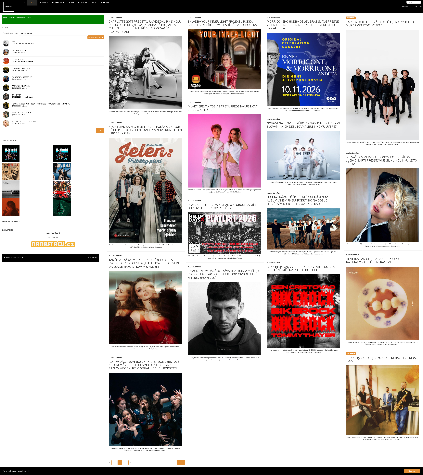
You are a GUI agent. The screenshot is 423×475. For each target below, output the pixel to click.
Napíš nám (105, 3)
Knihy (94, 3)
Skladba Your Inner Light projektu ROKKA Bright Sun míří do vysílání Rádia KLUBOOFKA (222, 23)
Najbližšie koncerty (11, 33)
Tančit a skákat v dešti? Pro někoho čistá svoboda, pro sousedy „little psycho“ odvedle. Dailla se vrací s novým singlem (145, 263)
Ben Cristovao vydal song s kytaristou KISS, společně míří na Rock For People (301, 268)
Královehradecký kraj (95, 37)
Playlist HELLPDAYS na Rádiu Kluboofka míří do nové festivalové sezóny (222, 206)
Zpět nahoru (92, 257)
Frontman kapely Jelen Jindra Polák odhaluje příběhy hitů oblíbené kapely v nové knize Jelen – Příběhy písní (145, 130)
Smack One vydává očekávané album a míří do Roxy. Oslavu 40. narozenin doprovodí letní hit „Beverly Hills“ (223, 274)
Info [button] (28, 471)
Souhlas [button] (412, 471)
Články (32, 3)
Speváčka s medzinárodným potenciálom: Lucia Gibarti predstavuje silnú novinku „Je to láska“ (381, 160)
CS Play (22, 3)
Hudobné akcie (58, 3)
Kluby (71, 3)
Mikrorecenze (53, 237)
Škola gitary (82, 3)
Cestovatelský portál (52, 233)
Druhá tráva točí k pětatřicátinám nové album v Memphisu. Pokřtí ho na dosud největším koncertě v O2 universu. (298, 200)
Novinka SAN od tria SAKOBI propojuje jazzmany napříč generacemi (375, 260)
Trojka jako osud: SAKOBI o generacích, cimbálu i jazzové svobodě (382, 359)
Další (181, 462)
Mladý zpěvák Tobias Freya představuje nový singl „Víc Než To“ (223, 108)
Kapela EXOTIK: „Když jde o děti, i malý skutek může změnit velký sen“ (380, 23)
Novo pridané (27, 33)
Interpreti (43, 3)
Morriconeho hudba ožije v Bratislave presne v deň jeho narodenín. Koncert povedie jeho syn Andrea (303, 24)
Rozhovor (351, 18)
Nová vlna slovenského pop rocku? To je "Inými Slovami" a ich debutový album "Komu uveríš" (303, 124)
